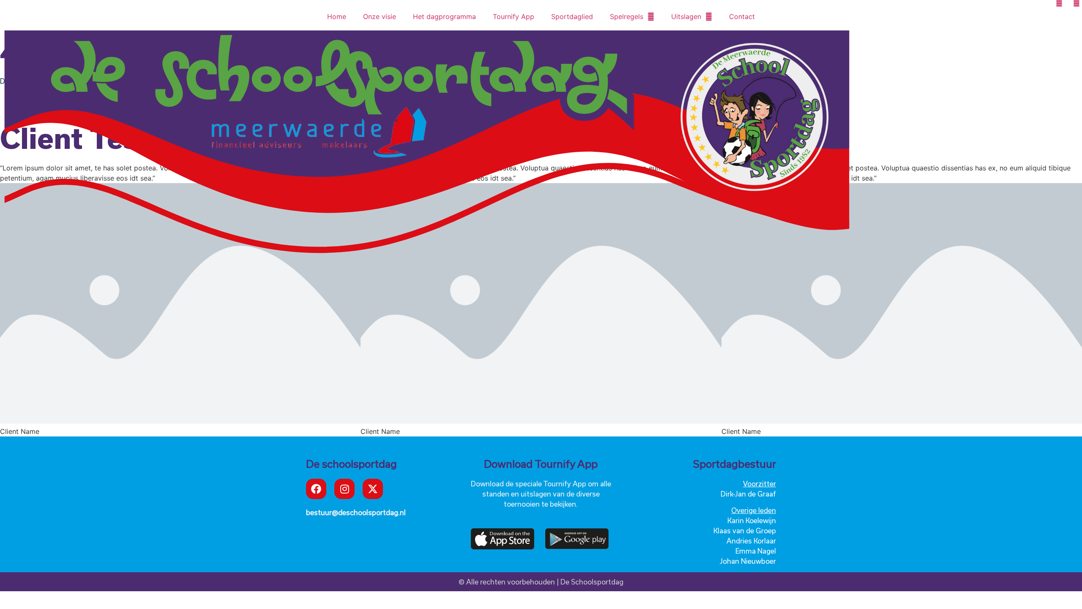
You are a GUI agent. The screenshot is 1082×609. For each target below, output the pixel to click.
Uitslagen (686, 16)
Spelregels (626, 16)
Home (336, 16)
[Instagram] (344, 489)
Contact (742, 16)
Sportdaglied (572, 16)
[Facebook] (316, 489)
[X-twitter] (373, 489)
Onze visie (379, 16)
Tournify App (513, 16)
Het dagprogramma (444, 16)
